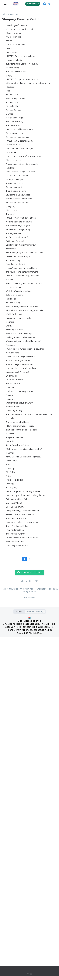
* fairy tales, (13, 588)
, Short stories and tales (46, 588)
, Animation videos (27, 588)
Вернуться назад (11, 14)
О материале (29, 597)
